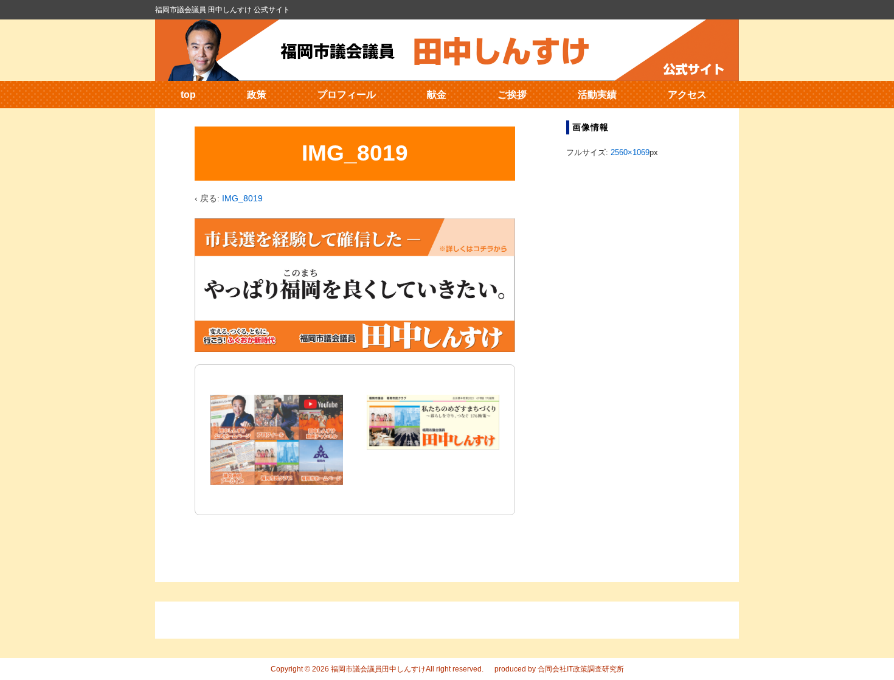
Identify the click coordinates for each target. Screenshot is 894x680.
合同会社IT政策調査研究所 (581, 669)
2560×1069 (630, 152)
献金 (436, 94)
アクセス (687, 94)
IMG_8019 (242, 198)
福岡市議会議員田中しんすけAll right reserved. (406, 669)
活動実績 (597, 94)
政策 (256, 94)
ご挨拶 (512, 94)
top (188, 94)
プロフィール (346, 94)
